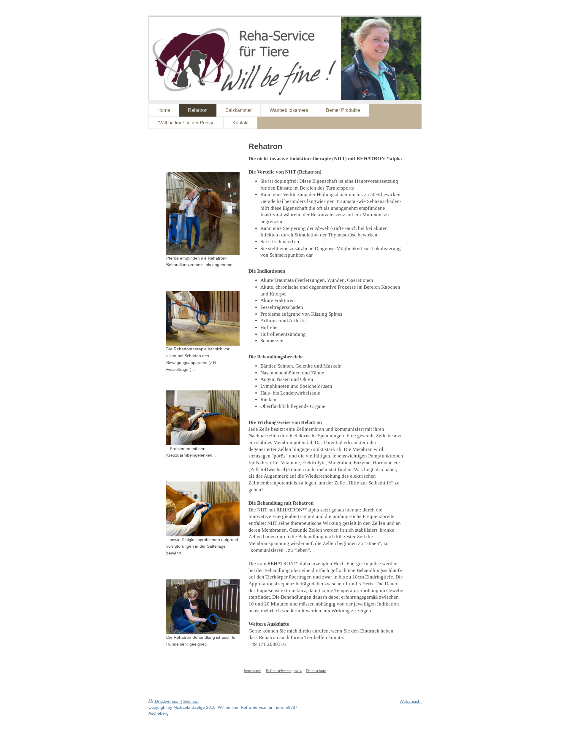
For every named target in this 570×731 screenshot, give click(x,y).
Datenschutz (316, 670)
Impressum (252, 670)
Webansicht (411, 701)
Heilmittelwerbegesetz (284, 670)
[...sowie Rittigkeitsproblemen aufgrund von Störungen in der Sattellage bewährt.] (203, 508)
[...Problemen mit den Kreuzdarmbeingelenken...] (203, 417)
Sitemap (191, 701)
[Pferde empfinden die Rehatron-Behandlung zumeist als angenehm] (203, 213)
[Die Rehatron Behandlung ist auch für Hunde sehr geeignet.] (203, 606)
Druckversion (167, 701)
